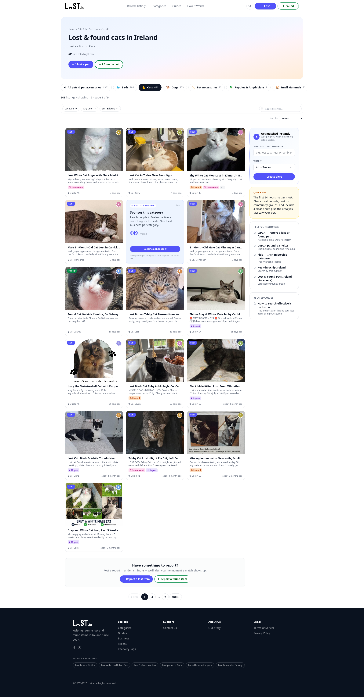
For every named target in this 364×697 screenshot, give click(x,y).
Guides (176, 6)
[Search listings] (249, 6)
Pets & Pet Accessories (90, 29)
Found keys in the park (200, 665)
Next (174, 596)
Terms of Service (264, 628)
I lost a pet (82, 64)
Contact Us (170, 628)
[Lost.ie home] (75, 6)
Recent (122, 643)
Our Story (214, 628)
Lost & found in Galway (230, 665)
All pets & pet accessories (88, 87)
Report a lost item (138, 579)
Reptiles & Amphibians (248, 87)
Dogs (175, 87)
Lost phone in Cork (172, 665)
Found (290, 6)
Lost (267, 6)
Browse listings (137, 6)
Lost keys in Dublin (85, 665)
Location (69, 108)
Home (71, 29)
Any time (88, 108)
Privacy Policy (262, 633)
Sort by (274, 118)
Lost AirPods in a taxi (145, 665)
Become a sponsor (154, 249)
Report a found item (174, 579)
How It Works (195, 6)
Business (123, 638)
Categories (159, 6)
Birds (125, 87)
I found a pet (110, 64)
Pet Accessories (206, 87)
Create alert (274, 177)
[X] (79, 647)
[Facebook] (74, 647)
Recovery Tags (127, 649)
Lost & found (108, 108)
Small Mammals (290, 87)
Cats (150, 87)
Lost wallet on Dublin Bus (114, 665)
